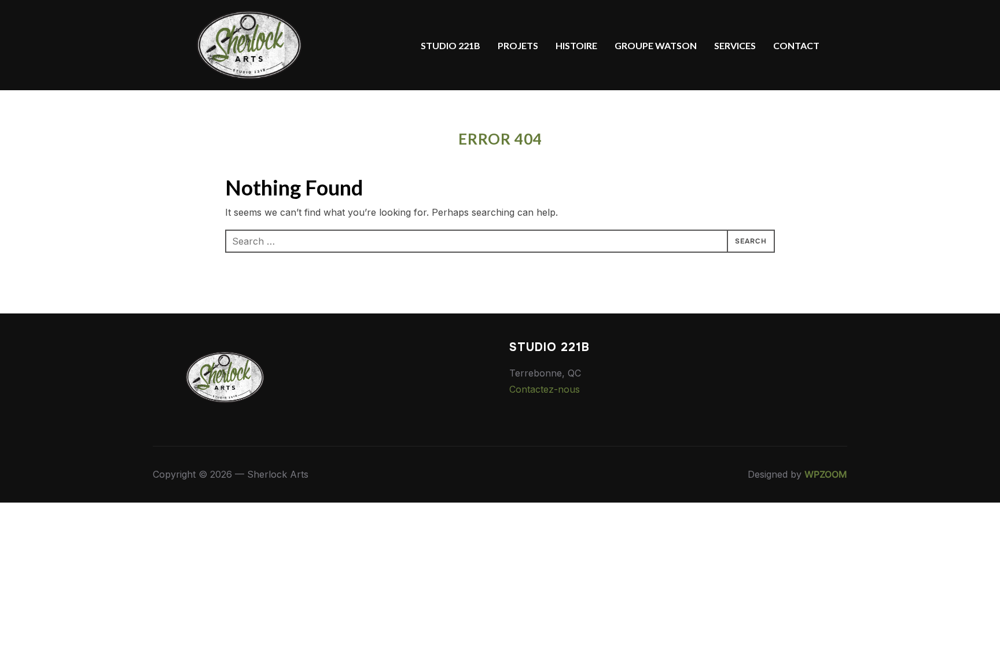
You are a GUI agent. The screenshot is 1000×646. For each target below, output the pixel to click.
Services (735, 45)
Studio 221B (450, 45)
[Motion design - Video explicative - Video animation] (225, 349)
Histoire (576, 45)
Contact (796, 45)
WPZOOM (825, 474)
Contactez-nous (544, 389)
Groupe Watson (656, 45)
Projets (518, 45)
